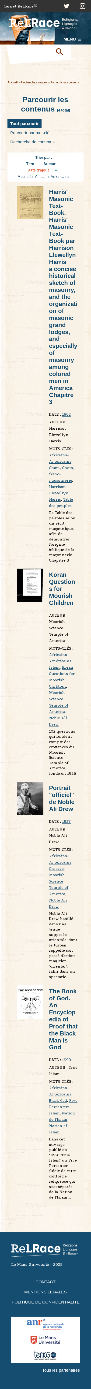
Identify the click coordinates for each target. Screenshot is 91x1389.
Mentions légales (45, 1292)
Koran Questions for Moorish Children (62, 588)
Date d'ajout (38, 170)
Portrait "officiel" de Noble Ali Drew (61, 798)
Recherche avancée (34, 82)
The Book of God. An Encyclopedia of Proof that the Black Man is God (63, 1019)
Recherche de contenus (32, 142)
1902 (66, 414)
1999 (66, 1060)
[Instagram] (82, 6)
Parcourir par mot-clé (29, 132)
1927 (66, 821)
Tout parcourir (24, 123)
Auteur (49, 164)
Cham (54, 467)
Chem (67, 467)
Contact (45, 1282)
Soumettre (61, 52)
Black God (58, 1100)
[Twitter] (66, 6)
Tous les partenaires (61, 1370)
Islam (54, 667)
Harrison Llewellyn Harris (59, 493)
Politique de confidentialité (46, 1302)
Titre (30, 164)
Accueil (12, 82)
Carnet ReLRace (19, 6)
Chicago (56, 868)
